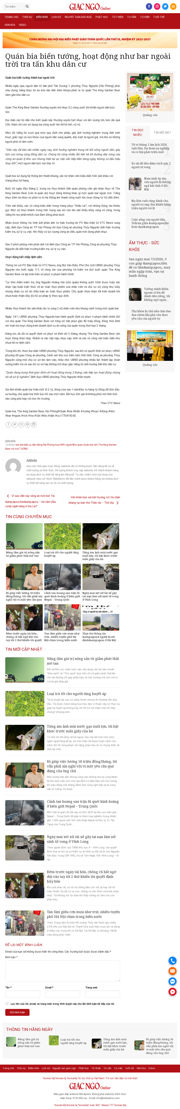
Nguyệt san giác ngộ (78, 17)
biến (26, 444)
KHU (62, 444)
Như (74, 444)
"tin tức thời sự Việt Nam (90, 1078)
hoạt (57, 444)
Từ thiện (117, 17)
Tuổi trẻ (159, 17)
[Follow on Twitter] (165, 6)
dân (34, 444)
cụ (30, 444)
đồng (39, 444)
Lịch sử (56, 17)
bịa (21, 444)
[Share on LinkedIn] (34, 425)
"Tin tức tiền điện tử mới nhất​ (121, 1078)
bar (17, 444)
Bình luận (11, 957)
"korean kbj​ (49, 1078)
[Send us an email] (173, 6)
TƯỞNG (23, 448)
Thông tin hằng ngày (29, 1029)
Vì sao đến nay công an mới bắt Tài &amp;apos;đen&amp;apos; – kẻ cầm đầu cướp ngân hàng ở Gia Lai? (30, 501)
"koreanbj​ (72, 1078)
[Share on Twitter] (15, 425)
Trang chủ (11, 17)
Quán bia (88, 444)
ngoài (69, 444)
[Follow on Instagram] (157, 6)
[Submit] (27, 7)
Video (22, 25)
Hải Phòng (48, 444)
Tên (8, 987)
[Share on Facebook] (8, 425)
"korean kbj (120, 1105)
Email (49, 987)
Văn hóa (10, 25)
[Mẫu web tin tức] (90, 6)
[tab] (137, 132)
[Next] (172, 1028)
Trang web (91, 987)
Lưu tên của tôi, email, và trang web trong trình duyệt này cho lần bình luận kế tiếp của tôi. (63, 1003)
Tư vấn (131, 17)
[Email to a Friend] (21, 425)
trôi (17, 448)
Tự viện (145, 17)
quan (80, 444)
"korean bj (60, 1078)
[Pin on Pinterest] (27, 425)
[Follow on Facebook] (149, 6)
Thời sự (27, 17)
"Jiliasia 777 (106, 1105)
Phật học (102, 17)
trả (12, 448)
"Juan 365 (94, 1105)
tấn (96, 444)
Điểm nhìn (42, 17)
